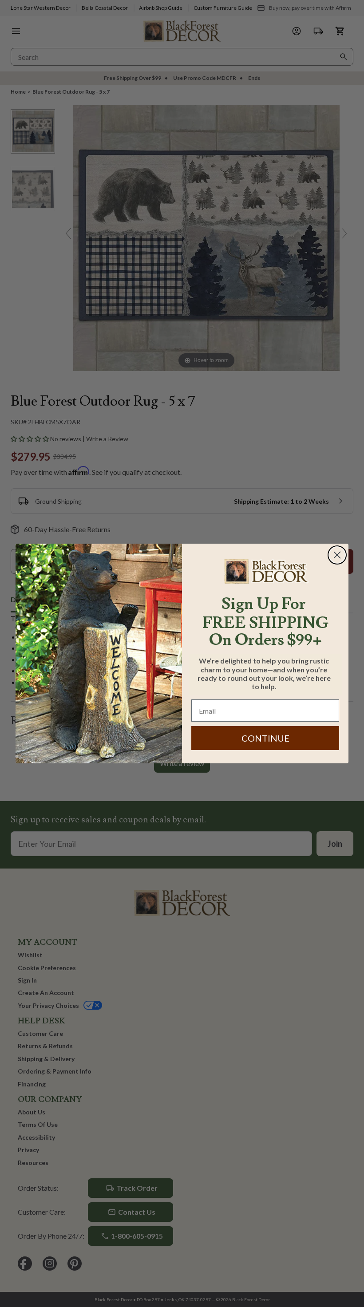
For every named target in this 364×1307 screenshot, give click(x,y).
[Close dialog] (337, 555)
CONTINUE (265, 738)
